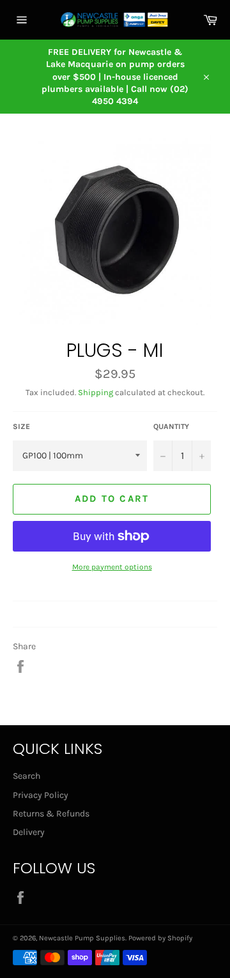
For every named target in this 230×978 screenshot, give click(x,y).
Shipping (95, 392)
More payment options (112, 566)
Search (26, 776)
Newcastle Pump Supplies (82, 938)
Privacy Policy (40, 795)
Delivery (29, 832)
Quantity (171, 426)
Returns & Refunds (51, 813)
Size (21, 426)
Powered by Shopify (160, 938)
